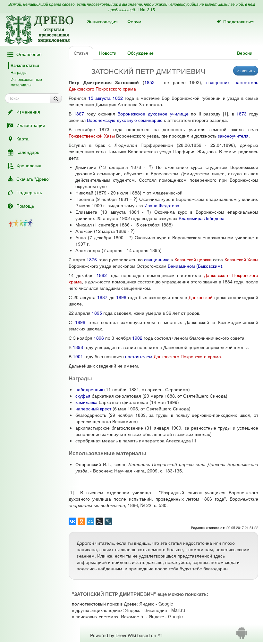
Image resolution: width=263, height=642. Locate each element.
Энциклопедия (102, 21)
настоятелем (138, 356)
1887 (102, 297)
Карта (22, 138)
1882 (102, 275)
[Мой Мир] (90, 521)
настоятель (246, 82)
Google (165, 603)
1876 (92, 259)
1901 (78, 356)
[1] (225, 113)
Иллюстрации (30, 125)
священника (157, 259)
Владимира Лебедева (202, 218)
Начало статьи (25, 65)
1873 (241, 113)
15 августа (99, 98)
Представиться (239, 21)
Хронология (28, 165)
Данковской (201, 297)
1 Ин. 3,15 (146, 9)
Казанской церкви (193, 259)
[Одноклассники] (81, 521)
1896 (121, 297)
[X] (99, 521)
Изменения (28, 111)
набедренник (89, 389)
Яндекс (146, 603)
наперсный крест (93, 408)
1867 (79, 113)
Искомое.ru (133, 616)
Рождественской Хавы (92, 135)
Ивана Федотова (161, 205)
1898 (78, 347)
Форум (134, 21)
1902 (137, 338)
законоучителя (233, 135)
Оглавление (29, 54)
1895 (97, 313)
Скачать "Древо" (33, 179)
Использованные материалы (26, 81)
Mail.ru (178, 610)
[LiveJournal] (108, 521)
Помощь (25, 205)
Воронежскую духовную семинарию (125, 120)
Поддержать (29, 192)
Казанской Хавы (241, 259)
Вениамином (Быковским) (195, 266)
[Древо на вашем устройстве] (241, 635)
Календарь (27, 152)
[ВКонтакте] (72, 521)
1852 (149, 82)
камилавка (86, 402)
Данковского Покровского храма (102, 88)
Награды (19, 72)
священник (217, 82)
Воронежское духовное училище (152, 113)
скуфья (82, 395)
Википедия (155, 610)
